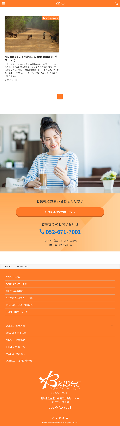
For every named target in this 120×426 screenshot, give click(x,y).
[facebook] (53, 418)
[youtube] (67, 418)
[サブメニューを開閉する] (112, 284)
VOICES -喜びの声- (16, 326)
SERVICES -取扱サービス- (19, 298)
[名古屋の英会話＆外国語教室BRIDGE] (60, 3)
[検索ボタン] (116, 3)
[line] (63, 418)
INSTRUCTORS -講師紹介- (20, 305)
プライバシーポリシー (60, 392)
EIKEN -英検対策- (15, 291)
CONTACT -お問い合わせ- (19, 360)
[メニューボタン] (3, 3)
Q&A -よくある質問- (16, 333)
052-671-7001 (62, 231)
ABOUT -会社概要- (16, 339)
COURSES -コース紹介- (18, 284)
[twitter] (56, 418)
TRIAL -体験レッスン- (17, 312)
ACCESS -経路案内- (16, 353)
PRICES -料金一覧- (16, 346)
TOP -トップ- (13, 277)
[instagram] (60, 418)
